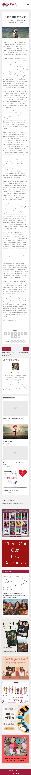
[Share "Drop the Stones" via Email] (15, 336)
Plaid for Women (17, 771)
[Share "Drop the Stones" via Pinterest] (19, 333)
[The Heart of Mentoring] (15, 478)
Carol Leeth (12, 20)
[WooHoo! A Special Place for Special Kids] (15, 453)
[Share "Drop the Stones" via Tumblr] (15, 333)
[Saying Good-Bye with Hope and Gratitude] (15, 408)
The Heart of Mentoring (10, 490)
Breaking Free (7, 441)
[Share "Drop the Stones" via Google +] (12, 333)
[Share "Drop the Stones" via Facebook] (5, 333)
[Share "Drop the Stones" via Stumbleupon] (12, 336)
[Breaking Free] (15, 431)
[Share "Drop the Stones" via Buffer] (25, 333)
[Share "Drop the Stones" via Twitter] (9, 333)
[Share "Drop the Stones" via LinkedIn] (22, 333)
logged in (11, 503)
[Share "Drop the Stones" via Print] (19, 336)
